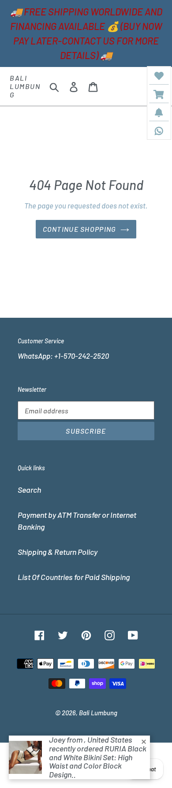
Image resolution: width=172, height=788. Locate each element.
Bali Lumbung (25, 86)
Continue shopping (79, 229)
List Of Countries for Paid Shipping (74, 577)
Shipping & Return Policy (57, 552)
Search (29, 489)
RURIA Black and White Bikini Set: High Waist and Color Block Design (97, 761)
